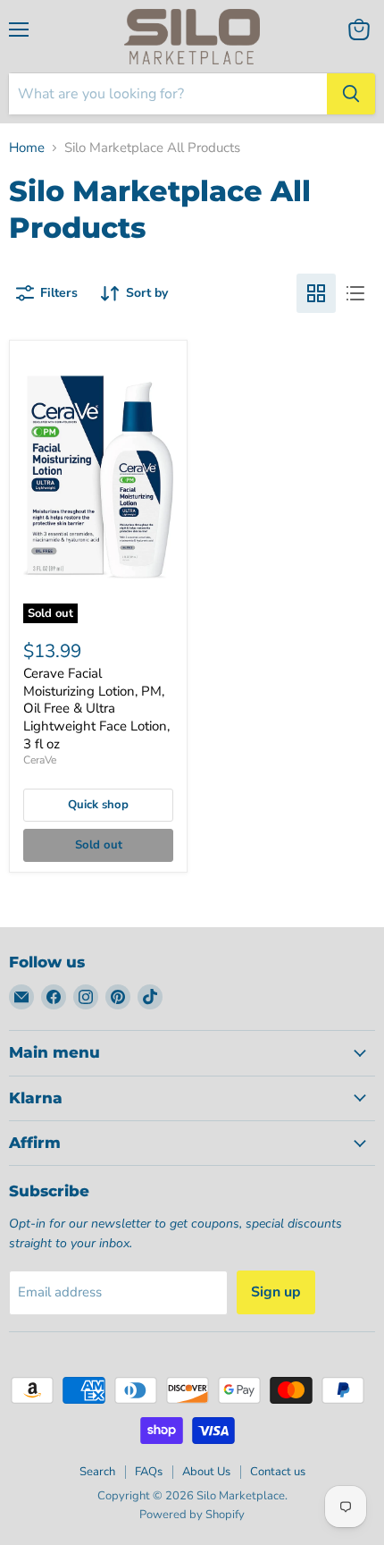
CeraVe (39, 760)
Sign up (276, 1292)
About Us (206, 1472)
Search (97, 1472)
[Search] (351, 93)
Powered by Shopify (192, 1515)
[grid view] (316, 293)
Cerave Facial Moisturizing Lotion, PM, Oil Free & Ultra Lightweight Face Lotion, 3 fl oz (96, 708)
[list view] (355, 293)
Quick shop (98, 805)
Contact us (277, 1472)
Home (27, 148)
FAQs (149, 1472)
